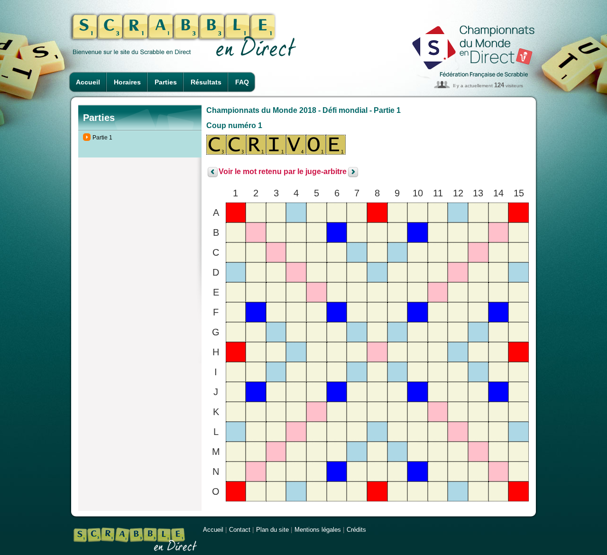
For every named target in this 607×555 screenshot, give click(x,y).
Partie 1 (102, 137)
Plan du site (272, 529)
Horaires (127, 82)
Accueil (88, 82)
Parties (166, 82)
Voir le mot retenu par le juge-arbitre (283, 172)
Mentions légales (317, 529)
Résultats (206, 82)
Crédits (356, 529)
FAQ (242, 82)
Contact (239, 529)
